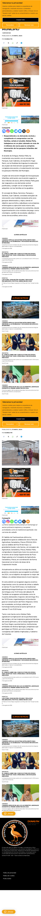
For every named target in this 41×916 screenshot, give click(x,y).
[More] (28, 131)
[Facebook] (4, 43)
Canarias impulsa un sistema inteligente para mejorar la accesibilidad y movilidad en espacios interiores (20, 241)
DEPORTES (5, 252)
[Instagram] (8, 131)
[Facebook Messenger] (20, 131)
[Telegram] (21, 43)
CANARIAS (5, 238)
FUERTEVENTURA (6, 33)
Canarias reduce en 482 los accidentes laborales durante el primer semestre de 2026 (20, 268)
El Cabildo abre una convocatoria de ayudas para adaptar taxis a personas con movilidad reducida (19, 255)
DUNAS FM (8, 39)
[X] (8, 43)
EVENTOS (5, 278)
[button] (8, 912)
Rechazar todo (29, 25)
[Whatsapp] (12, 131)
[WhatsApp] (12, 43)
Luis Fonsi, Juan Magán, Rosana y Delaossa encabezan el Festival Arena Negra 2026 (17, 280)
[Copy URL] (17, 43)
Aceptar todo (20, 20)
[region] (20, 14)
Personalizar (10, 25)
